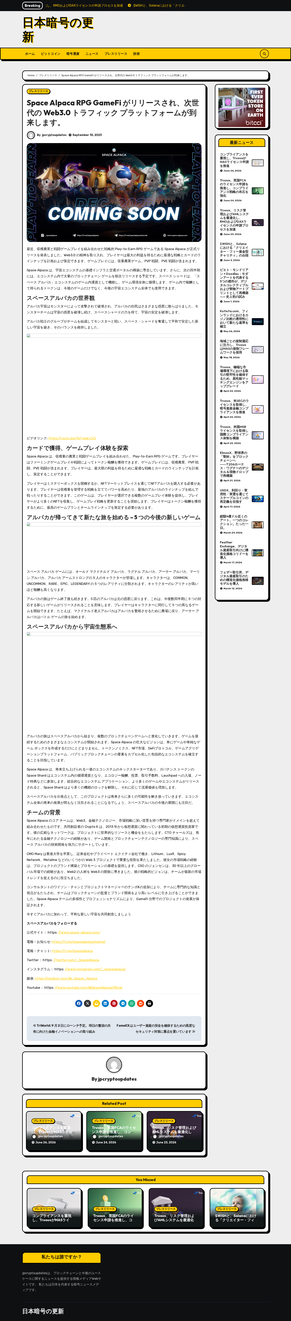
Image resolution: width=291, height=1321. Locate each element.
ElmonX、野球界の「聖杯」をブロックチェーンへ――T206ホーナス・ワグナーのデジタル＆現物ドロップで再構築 (234, 464)
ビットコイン (51, 54)
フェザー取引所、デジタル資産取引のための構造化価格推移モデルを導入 (234, 578)
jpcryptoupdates (54, 135)
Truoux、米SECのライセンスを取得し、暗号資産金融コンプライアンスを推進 (234, 406)
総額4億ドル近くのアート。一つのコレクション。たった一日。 (234, 522)
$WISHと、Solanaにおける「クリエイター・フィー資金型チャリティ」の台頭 (234, 249)
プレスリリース (116, 54)
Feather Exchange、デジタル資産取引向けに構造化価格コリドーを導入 (234, 549)
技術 (136, 54)
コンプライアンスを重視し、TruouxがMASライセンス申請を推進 (53, 1131)
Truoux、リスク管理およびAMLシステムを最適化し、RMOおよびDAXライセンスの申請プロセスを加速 (234, 219)
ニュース (92, 54)
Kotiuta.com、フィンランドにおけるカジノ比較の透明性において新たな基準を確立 (234, 318)
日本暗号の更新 (58, 29)
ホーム (30, 54)
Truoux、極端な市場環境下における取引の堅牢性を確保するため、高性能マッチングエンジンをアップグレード (234, 376)
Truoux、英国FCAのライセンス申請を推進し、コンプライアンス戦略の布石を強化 (234, 187)
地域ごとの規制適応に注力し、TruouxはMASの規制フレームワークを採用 (234, 346)
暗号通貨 (73, 54)
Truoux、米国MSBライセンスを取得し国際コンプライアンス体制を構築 (234, 432)
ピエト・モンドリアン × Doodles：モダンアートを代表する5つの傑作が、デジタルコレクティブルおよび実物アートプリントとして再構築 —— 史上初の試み (234, 283)
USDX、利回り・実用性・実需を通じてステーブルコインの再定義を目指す (234, 496)
